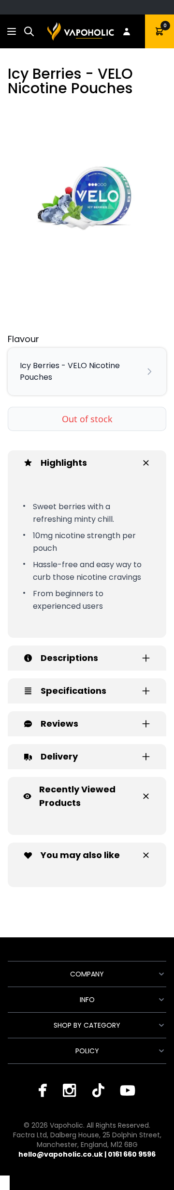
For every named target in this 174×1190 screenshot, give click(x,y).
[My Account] (126, 31)
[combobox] (29, 31)
